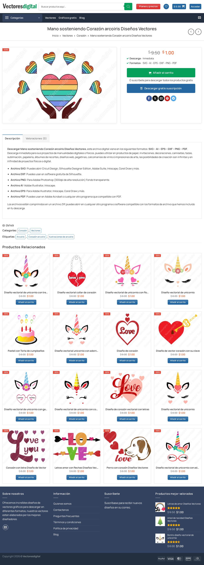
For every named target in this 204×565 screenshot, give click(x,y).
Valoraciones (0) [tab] (36, 138)
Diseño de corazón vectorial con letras (127, 409)
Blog (82, 17)
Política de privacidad (65, 528)
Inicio (55, 35)
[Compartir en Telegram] (173, 98)
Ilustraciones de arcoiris (61, 236)
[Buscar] (128, 6)
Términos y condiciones (67, 522)
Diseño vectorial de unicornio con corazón (77, 409)
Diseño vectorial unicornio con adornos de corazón (77, 350)
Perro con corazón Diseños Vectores (127, 467)
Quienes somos (62, 503)
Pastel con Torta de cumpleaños (26, 350)
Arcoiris (20, 236)
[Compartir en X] (155, 98)
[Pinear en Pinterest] (167, 98)
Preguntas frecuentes (66, 516)
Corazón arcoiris (37, 236)
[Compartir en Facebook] (149, 98)
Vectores (50, 17)
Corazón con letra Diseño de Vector (26, 467)
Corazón (81, 35)
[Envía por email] (161, 98)
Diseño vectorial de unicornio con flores (127, 292)
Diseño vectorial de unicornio (178, 292)
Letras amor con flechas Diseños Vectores (77, 467)
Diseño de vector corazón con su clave (178, 350)
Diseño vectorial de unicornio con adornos (178, 467)
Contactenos (61, 510)
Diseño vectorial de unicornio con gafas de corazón (26, 409)
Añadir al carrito (163, 72)
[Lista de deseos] (166, 6)
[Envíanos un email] (199, 17)
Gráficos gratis (67, 17)
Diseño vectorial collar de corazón (76, 292)
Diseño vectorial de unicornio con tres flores (26, 292)
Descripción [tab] (12, 138)
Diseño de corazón (127, 350)
